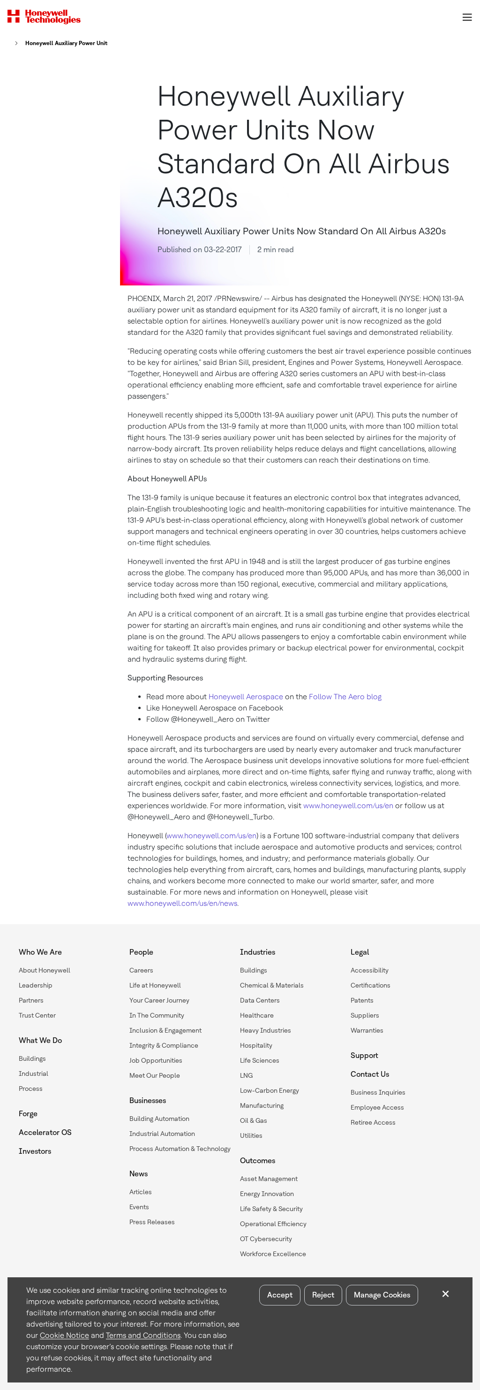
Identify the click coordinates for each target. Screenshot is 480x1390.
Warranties (367, 1030)
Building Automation (159, 1118)
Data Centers (260, 1000)
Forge (28, 1113)
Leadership (35, 985)
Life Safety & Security (271, 1208)
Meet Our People (154, 1075)
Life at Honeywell (155, 985)
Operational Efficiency (273, 1224)
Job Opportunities (155, 1060)
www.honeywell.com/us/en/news (182, 903)
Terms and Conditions (143, 1335)
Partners (31, 1000)
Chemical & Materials (272, 985)
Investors (35, 1151)
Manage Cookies (382, 1294)
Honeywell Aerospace (246, 696)
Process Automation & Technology (180, 1148)
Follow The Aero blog (345, 696)
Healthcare (257, 1015)
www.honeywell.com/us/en (348, 805)
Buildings (32, 1058)
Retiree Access (373, 1122)
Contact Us (370, 1074)
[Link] (14, 43)
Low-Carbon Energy (269, 1090)
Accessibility (370, 970)
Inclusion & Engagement (165, 1030)
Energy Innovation (267, 1193)
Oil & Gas (253, 1120)
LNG (246, 1075)
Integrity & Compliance (163, 1045)
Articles (140, 1192)
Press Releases (152, 1222)
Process (31, 1088)
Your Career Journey (159, 1000)
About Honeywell (44, 970)
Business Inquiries (378, 1092)
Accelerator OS (45, 1132)
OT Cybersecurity (266, 1239)
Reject (323, 1294)
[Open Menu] (466, 17)
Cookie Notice (64, 1335)
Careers (141, 970)
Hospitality (256, 1045)
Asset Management (269, 1178)
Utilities (251, 1135)
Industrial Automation (162, 1133)
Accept (279, 1294)
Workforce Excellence (273, 1254)
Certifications (370, 985)
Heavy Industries (265, 1030)
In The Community (156, 1015)
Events (139, 1207)
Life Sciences (259, 1060)
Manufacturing (262, 1105)
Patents (362, 1000)
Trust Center (37, 1015)
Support (364, 1055)
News (138, 1173)
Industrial (33, 1073)
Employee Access (377, 1107)
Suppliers (365, 1015)
